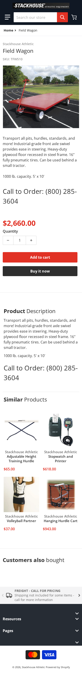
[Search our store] (62, 17)
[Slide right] (79, 595)
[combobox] (39, 17)
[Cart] (74, 17)
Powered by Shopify (58, 667)
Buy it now (40, 271)
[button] (7, 17)
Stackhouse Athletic (33, 667)
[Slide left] (2, 595)
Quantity (10, 231)
